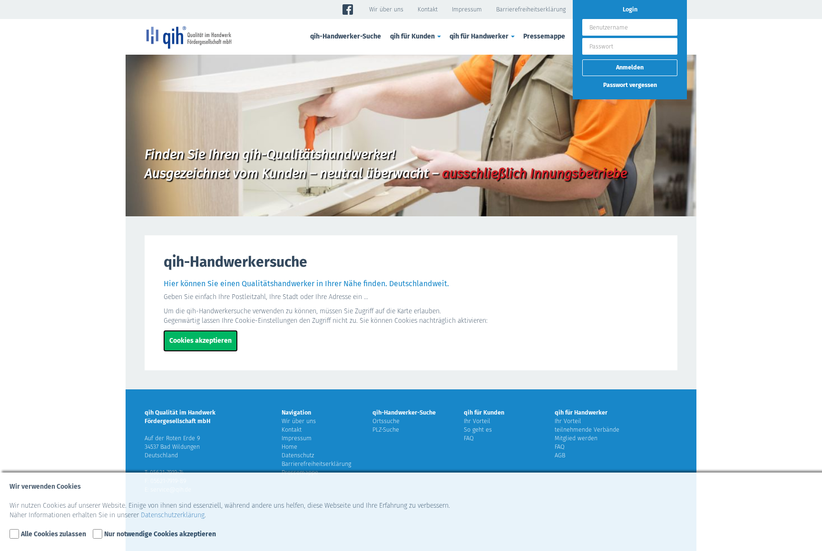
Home (289, 446)
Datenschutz (298, 455)
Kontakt (428, 9)
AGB (560, 455)
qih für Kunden (484, 412)
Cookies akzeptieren (200, 341)
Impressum (467, 9)
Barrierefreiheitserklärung (531, 9)
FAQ (469, 438)
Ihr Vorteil (477, 421)
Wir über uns (386, 9)
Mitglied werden (576, 438)
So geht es (478, 429)
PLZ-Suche (385, 429)
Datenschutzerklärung (173, 515)
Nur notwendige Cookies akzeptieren (160, 534)
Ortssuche (386, 421)
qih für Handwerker (581, 412)
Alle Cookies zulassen (53, 534)
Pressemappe (544, 36)
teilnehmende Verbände (587, 429)
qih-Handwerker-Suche (345, 36)
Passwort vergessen (630, 84)
